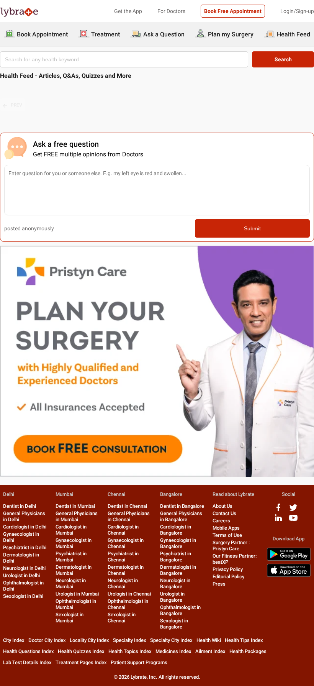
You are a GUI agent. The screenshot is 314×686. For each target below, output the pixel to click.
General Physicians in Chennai (129, 516)
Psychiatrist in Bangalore (175, 557)
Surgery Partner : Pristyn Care (231, 545)
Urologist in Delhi (21, 575)
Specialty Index (129, 640)
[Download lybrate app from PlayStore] (289, 559)
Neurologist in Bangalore (175, 583)
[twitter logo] (293, 510)
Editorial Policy (228, 576)
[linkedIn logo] (278, 521)
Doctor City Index (47, 640)
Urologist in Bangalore (172, 597)
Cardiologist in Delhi (24, 527)
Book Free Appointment (233, 11)
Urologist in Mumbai (77, 594)
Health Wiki (208, 640)
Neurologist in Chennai (123, 583)
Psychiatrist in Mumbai (71, 557)
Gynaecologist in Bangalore (178, 543)
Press (219, 584)
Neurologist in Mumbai (71, 583)
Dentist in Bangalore (182, 506)
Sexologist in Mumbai (69, 618)
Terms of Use (227, 535)
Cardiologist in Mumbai (71, 530)
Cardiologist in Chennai (123, 530)
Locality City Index (89, 640)
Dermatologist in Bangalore (178, 570)
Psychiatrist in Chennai (123, 557)
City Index (14, 640)
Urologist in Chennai (129, 594)
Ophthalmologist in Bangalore (180, 610)
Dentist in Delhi (19, 506)
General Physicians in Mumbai (77, 516)
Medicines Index (173, 651)
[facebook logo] (278, 510)
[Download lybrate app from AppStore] (289, 575)
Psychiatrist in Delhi (24, 547)
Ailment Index (210, 651)
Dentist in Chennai (127, 506)
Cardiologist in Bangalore (175, 530)
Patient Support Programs (139, 662)
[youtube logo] (293, 521)
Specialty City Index (171, 640)
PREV (16, 105)
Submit (252, 228)
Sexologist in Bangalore (174, 624)
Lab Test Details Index (27, 662)
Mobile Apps (226, 528)
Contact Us (224, 513)
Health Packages (248, 651)
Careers (221, 521)
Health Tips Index (244, 640)
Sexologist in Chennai (122, 618)
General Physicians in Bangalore (181, 516)
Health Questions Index (28, 651)
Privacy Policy (228, 569)
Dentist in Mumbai (75, 506)
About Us (222, 506)
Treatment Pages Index (81, 662)
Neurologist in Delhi (24, 568)
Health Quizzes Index (81, 651)
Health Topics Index (130, 651)
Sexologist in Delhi (23, 596)
